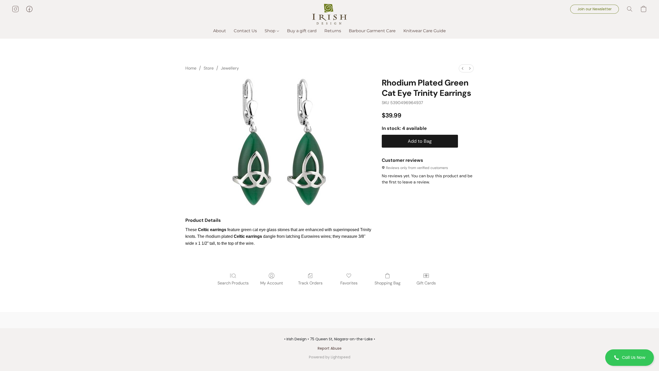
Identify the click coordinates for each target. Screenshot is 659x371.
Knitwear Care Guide (424, 30)
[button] (629, 357)
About (219, 30)
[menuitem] (462, 68)
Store (209, 68)
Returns (332, 30)
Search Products (233, 283)
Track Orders (310, 283)
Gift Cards (426, 283)
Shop (270, 30)
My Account (271, 283)
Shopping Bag (388, 283)
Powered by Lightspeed (329, 357)
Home (190, 68)
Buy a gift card (302, 30)
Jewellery (230, 68)
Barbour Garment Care (372, 30)
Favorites (349, 283)
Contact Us (245, 30)
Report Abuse (330, 348)
